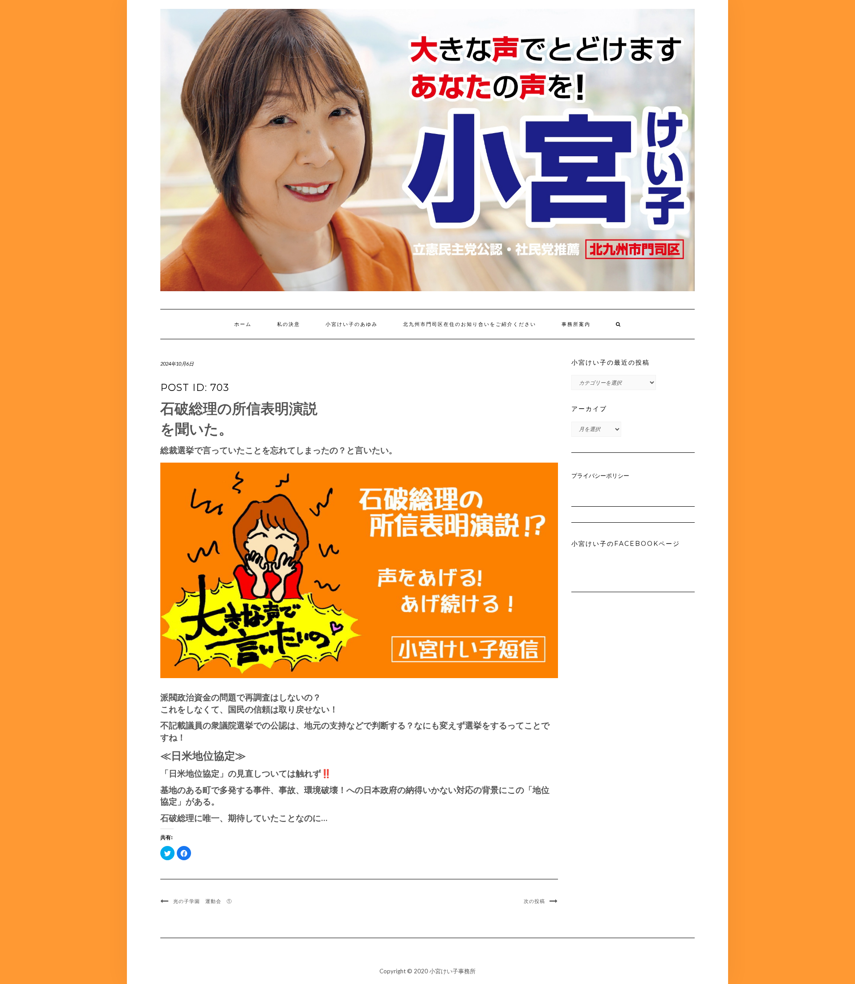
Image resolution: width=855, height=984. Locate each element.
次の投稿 (534, 901)
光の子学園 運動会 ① (202, 901)
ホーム (243, 324)
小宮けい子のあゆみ (352, 324)
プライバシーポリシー (600, 475)
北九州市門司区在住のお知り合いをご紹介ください (469, 324)
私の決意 (288, 324)
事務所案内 (576, 324)
